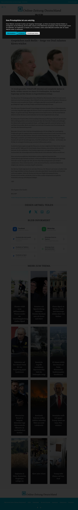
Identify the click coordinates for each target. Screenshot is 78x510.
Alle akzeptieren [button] (11, 33)
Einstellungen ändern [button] (33, 33)
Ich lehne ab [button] (21, 33)
